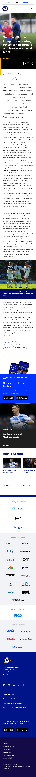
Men (18, 73)
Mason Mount (8, 78)
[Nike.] (18, 2)
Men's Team (7, 58)
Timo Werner (8, 73)
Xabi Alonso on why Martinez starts (9, 471)
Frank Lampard (21, 78)
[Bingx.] (25, 2)
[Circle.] (10, 2)
